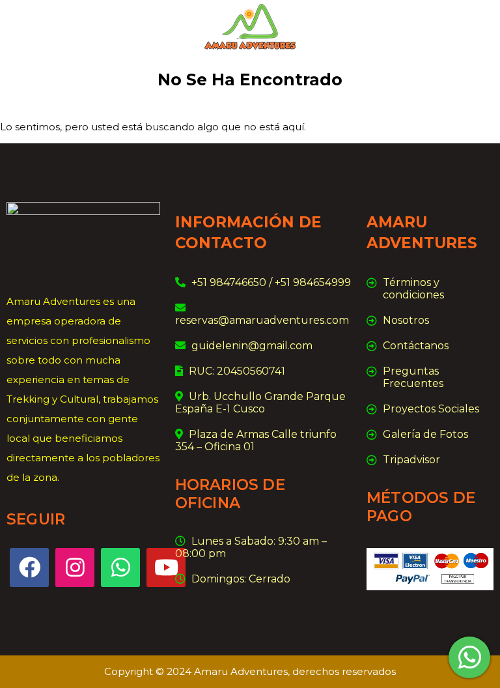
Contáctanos (416, 345)
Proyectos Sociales (431, 409)
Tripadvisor (411, 459)
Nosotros (406, 320)
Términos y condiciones (413, 288)
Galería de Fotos (425, 434)
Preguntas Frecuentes (413, 377)
